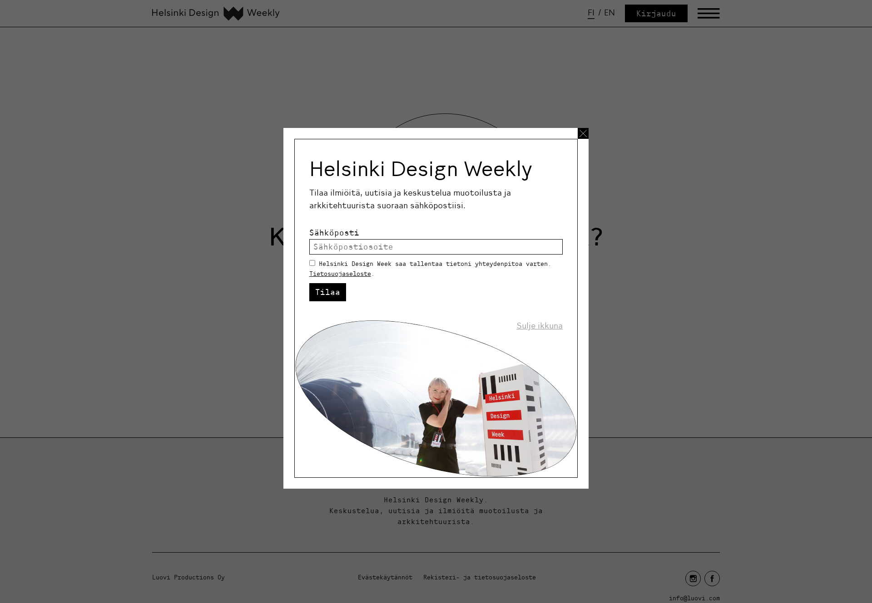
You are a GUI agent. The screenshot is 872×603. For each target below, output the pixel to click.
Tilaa (327, 292)
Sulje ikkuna (539, 326)
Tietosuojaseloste (340, 273)
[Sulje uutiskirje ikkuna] (583, 133)
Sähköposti (334, 232)
